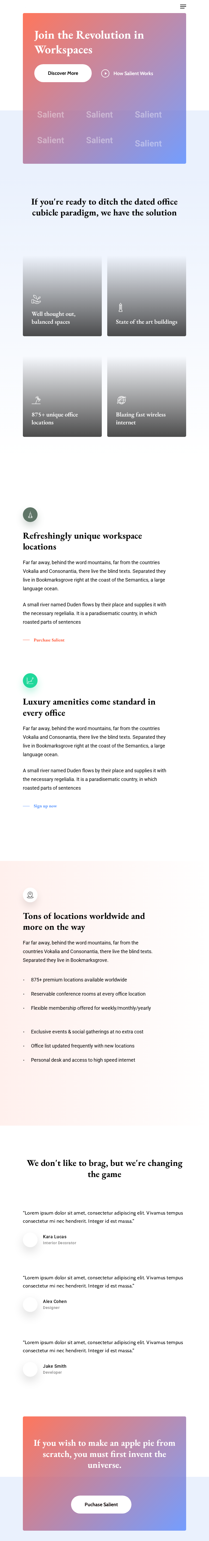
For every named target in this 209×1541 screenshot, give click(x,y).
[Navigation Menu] (183, 6)
